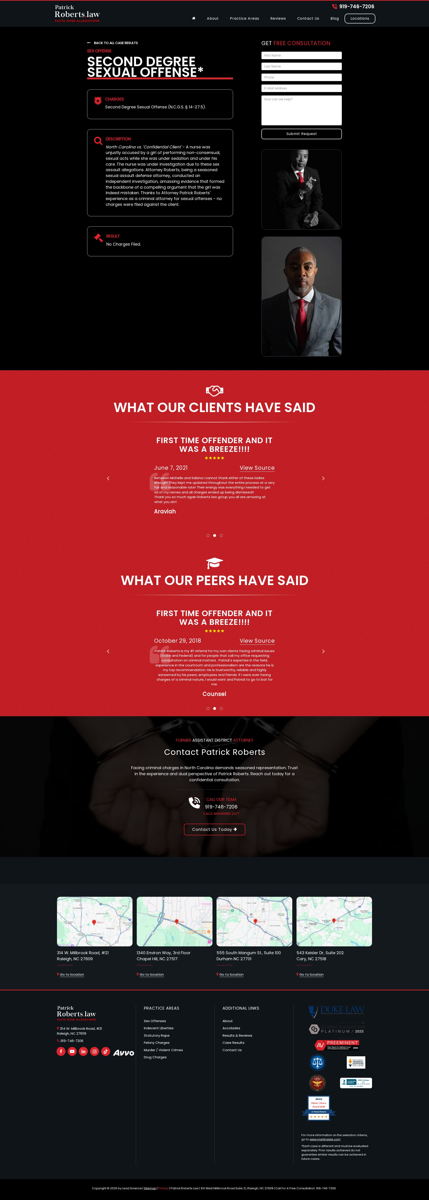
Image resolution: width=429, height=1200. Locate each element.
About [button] (213, 18)
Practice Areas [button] (244, 18)
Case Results (233, 1042)
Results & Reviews (237, 1035)
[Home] (194, 18)
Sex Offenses (155, 1021)
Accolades (231, 1028)
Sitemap (150, 1188)
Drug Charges (155, 1057)
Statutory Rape (157, 1035)
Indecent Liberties (159, 1028)
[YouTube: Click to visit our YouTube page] (72, 1051)
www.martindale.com (325, 1139)
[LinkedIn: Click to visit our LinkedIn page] (83, 1051)
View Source (257, 468)
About (228, 1021)
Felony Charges (157, 1042)
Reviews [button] (278, 18)
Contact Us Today (212, 829)
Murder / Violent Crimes (163, 1050)
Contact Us (308, 18)
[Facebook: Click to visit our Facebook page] (61, 1051)
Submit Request (301, 133)
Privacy (163, 1188)
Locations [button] (360, 18)
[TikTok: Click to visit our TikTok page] (106, 1051)
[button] (106, 479)
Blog (334, 18)
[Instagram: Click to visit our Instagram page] (94, 1051)
